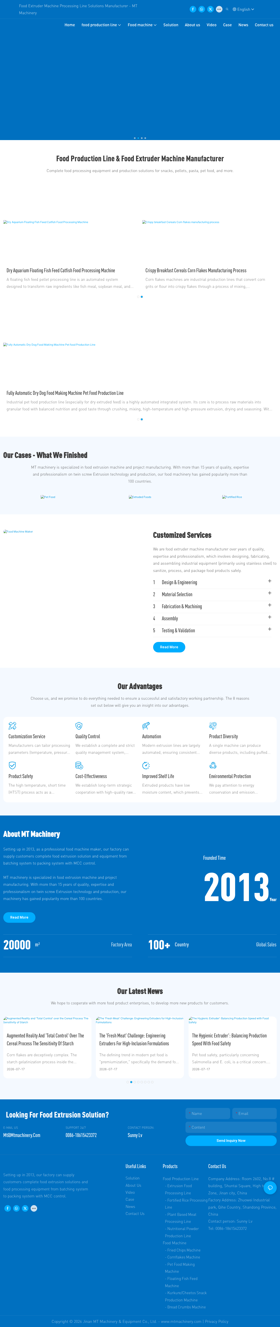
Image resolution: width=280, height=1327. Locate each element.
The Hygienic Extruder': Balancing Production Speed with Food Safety (229, 1039)
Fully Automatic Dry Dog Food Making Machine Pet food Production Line (65, 393)
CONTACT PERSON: (141, 1127)
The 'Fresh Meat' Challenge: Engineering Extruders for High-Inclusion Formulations (134, 1039)
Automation (151, 736)
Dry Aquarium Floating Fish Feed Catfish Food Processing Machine (61, 270)
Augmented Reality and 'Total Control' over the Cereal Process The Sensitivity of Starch (45, 1039)
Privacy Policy (216, 1321)
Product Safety (21, 776)
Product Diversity (223, 736)
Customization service (27, 736)
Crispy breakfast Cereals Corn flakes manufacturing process (196, 270)
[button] (135, 138)
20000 (17, 944)
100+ (159, 944)
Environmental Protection (230, 776)
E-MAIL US (10, 1127)
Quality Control (87, 736)
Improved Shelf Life (158, 776)
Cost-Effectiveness (91, 776)
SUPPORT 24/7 (76, 1127)
